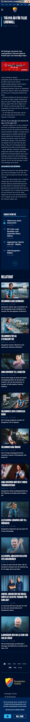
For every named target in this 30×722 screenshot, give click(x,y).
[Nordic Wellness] (2, 4)
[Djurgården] (15, 9)
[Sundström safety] (10, 4)
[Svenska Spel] (13, 4)
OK (8, 716)
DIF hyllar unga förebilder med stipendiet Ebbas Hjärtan (13, 232)
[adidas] (25, 4)
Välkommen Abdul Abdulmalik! (14, 222)
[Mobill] (28, 4)
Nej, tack (19, 716)
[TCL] (17, 4)
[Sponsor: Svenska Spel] (26, 1)
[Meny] (2, 10)
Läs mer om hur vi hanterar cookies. (15, 709)
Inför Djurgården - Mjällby (14, 252)
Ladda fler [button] (15, 263)
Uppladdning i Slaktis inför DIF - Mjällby (15, 243)
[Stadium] (6, 4)
